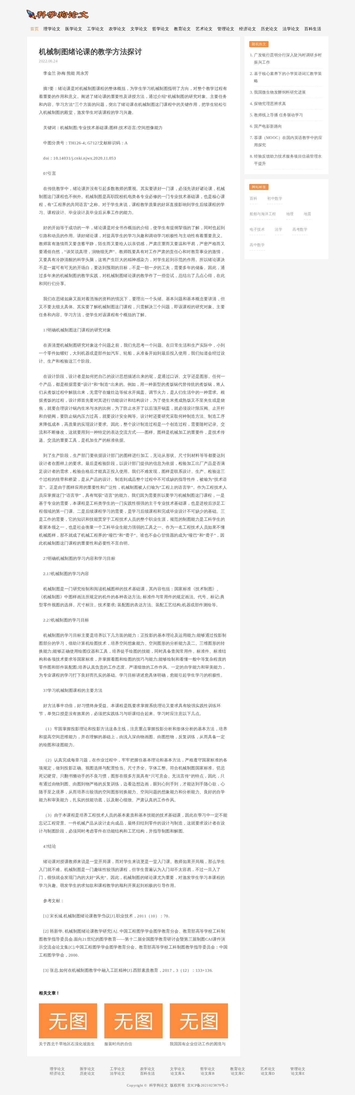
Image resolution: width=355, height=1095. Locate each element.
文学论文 (138, 29)
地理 (290, 214)
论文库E (298, 1073)
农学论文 (117, 29)
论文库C (238, 1073)
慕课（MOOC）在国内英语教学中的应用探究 (288, 141)
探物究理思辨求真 (270, 104)
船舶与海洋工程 (263, 214)
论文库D (268, 1073)
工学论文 (95, 29)
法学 (278, 229)
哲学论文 (160, 29)
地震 (307, 214)
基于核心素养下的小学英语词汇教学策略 (288, 77)
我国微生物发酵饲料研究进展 (280, 92)
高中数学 (257, 245)
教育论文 (182, 29)
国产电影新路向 (268, 126)
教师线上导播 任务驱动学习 (278, 115)
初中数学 (274, 198)
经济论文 (247, 29)
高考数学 (299, 229)
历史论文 (269, 29)
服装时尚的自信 (118, 1044)
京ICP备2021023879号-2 (207, 1085)
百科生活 (312, 29)
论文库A (177, 1073)
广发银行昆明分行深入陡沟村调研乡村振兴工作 (288, 58)
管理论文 (225, 29)
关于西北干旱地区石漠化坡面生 (67, 1044)
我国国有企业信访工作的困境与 (198, 1044)
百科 (253, 198)
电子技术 (257, 229)
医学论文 (73, 29)
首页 (34, 29)
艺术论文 (204, 29)
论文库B (207, 1073)
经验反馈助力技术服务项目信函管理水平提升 (288, 160)
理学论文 (51, 29)
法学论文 (291, 29)
